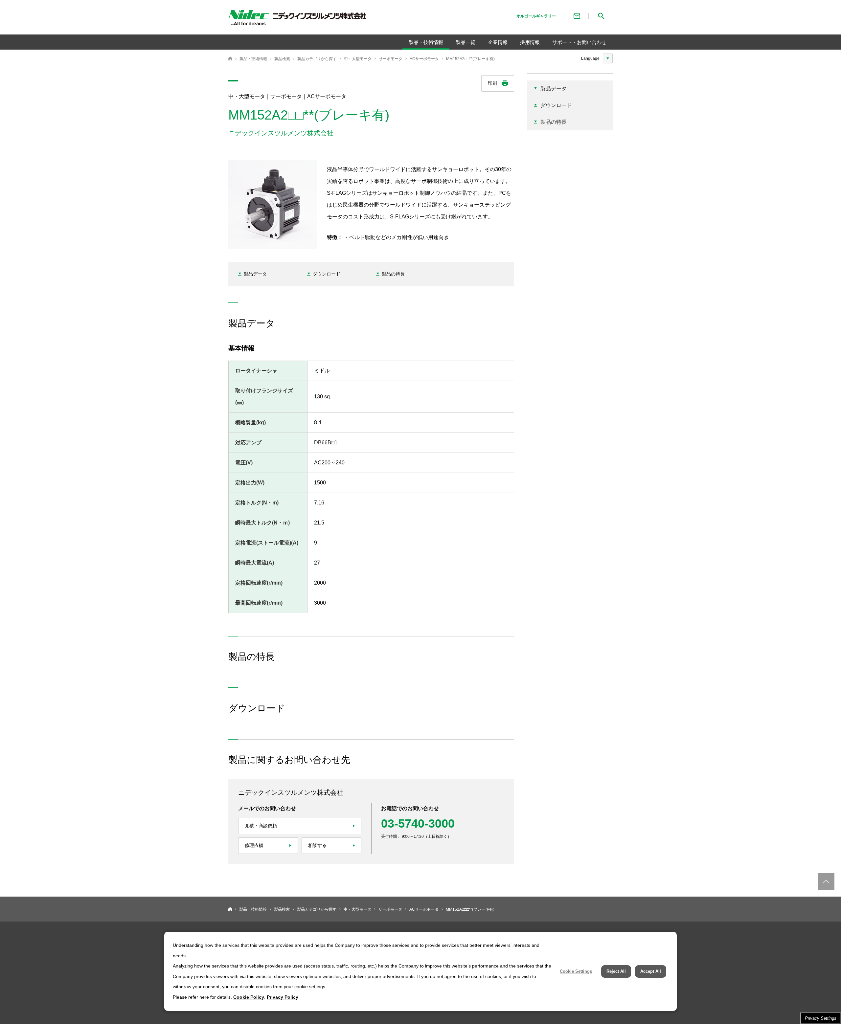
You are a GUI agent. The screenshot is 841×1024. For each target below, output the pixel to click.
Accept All (650, 971)
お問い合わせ (576, 16)
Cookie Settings (576, 971)
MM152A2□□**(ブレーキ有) (470, 58)
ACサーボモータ (424, 58)
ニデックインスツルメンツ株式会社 (230, 58)
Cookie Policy (248, 997)
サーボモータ (390, 58)
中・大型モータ (358, 58)
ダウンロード (326, 274)
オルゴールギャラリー (536, 16)
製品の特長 (393, 274)
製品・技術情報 (253, 58)
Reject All (616, 971)
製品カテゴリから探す (317, 58)
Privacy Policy (282, 997)
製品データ (255, 274)
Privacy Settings (820, 1018)
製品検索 (282, 58)
